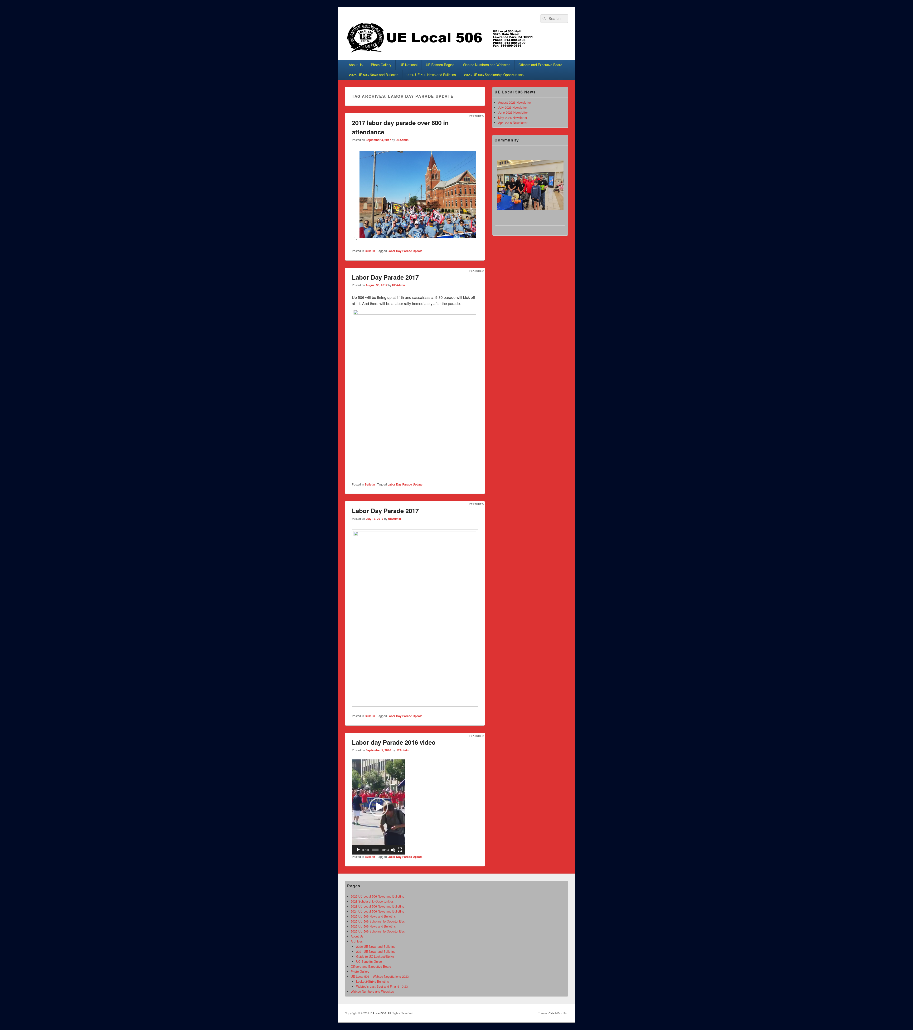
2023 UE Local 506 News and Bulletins (377, 906)
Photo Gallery (381, 64)
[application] (378, 807)
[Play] (358, 849)
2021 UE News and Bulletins (375, 951)
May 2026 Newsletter (512, 117)
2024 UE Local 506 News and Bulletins (377, 911)
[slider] (375, 850)
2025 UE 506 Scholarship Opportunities (378, 921)
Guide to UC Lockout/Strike (375, 956)
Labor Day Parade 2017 (385, 277)
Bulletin (370, 251)
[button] (378, 806)
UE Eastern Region (440, 64)
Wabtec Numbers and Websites (486, 64)
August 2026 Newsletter (514, 102)
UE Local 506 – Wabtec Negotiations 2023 (380, 976)
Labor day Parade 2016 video (394, 742)
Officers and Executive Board (540, 64)
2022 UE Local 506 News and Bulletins (377, 896)
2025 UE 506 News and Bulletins (373, 74)
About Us (356, 64)
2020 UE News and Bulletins (375, 946)
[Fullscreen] (400, 849)
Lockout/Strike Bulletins (372, 981)
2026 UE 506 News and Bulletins (431, 74)
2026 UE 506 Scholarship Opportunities (494, 74)
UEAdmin (402, 140)
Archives (357, 941)
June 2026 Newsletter (513, 112)
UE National (409, 64)
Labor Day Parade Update (405, 251)
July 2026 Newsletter (512, 107)
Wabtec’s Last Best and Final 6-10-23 (382, 986)
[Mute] (393, 849)
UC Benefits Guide (369, 961)
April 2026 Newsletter (512, 122)
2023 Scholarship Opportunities (372, 901)
